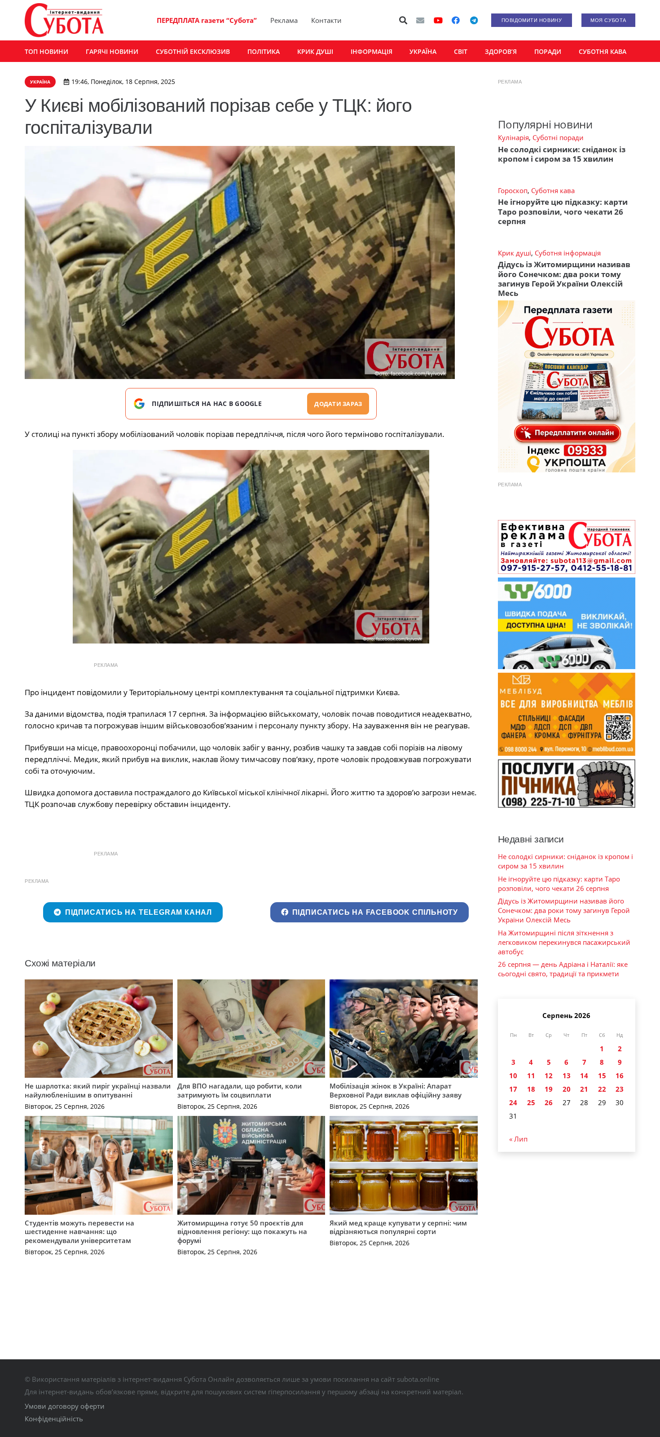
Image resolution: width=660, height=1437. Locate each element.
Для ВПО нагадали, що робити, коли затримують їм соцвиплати (239, 1090)
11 (531, 1075)
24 (513, 1102)
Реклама (284, 20)
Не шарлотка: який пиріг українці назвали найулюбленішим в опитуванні (98, 1090)
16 (620, 1075)
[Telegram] (474, 20)
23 (620, 1088)
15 (602, 1075)
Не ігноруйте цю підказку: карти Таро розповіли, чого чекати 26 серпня (563, 211)
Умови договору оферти (65, 1406)
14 (584, 1075)
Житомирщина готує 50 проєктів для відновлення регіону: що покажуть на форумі (242, 1231)
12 (549, 1075)
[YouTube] (438, 20)
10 (513, 1075)
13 (567, 1075)
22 (602, 1088)
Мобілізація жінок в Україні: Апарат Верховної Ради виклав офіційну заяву (396, 1090)
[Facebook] (456, 20)
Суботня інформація (568, 252)
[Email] (420, 20)
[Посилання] (64, 20)
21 (584, 1088)
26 (549, 1102)
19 (549, 1088)
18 (531, 1088)
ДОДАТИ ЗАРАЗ (338, 404)
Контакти (326, 20)
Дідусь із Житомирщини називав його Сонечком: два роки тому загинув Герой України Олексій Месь (564, 278)
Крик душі (514, 252)
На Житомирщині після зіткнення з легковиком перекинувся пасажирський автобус (564, 942)
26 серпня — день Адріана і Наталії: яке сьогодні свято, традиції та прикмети (563, 969)
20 (567, 1088)
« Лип (518, 1138)
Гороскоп (513, 190)
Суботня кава (553, 190)
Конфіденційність (54, 1418)
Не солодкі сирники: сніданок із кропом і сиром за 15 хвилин (561, 154)
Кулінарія (513, 137)
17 (513, 1088)
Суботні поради (558, 137)
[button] (404, 20)
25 (531, 1102)
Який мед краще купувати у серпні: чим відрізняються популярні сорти (398, 1227)
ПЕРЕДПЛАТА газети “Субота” (207, 20)
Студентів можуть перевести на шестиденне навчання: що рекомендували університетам (79, 1231)
